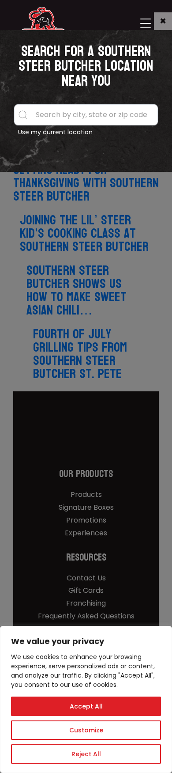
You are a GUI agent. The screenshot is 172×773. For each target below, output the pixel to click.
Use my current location (55, 132)
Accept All (86, 706)
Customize (86, 730)
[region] (86, 699)
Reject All (86, 754)
